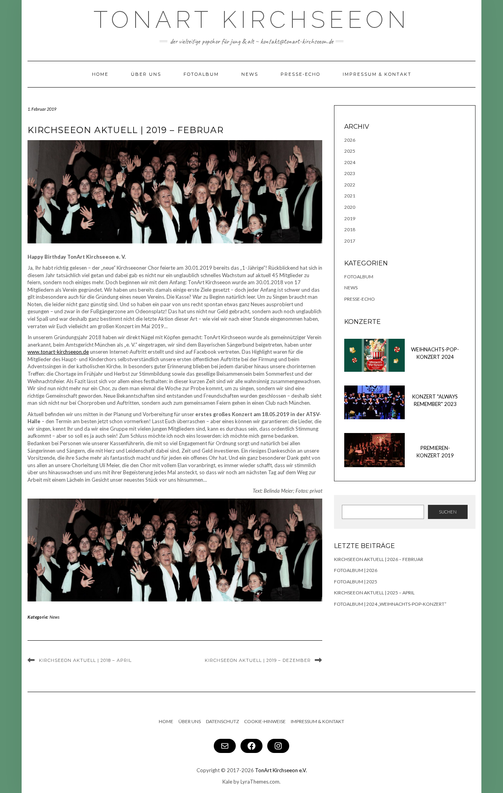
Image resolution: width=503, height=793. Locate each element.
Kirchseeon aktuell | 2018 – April (85, 660)
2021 (349, 196)
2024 (349, 162)
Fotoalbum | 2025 (355, 582)
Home (100, 74)
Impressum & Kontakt (377, 74)
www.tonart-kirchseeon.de (58, 352)
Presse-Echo (300, 74)
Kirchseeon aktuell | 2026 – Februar (378, 559)
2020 (349, 207)
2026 (349, 140)
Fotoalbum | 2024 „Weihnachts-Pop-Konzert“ (390, 604)
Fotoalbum (201, 74)
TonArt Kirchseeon (252, 19)
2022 (349, 185)
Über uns (146, 74)
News (249, 74)
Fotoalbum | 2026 (355, 570)
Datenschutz (222, 721)
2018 (349, 229)
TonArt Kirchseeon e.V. (281, 770)
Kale (227, 781)
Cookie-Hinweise (265, 721)
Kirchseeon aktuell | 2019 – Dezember (258, 660)
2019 (349, 218)
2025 (349, 151)
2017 (349, 241)
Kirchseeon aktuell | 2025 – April (374, 593)
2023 (349, 173)
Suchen (448, 511)
